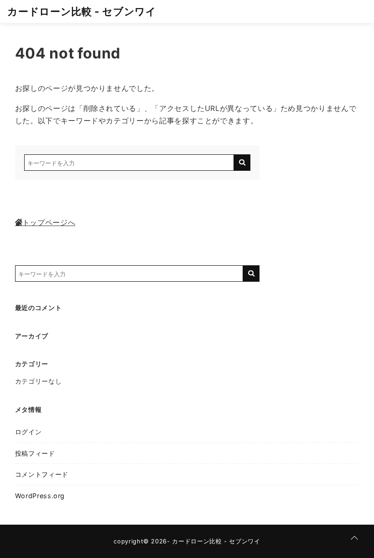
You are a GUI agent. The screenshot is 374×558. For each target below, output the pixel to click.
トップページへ (48, 222)
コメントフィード (41, 474)
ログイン (28, 432)
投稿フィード (35, 453)
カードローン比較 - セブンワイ (81, 11)
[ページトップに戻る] (354, 538)
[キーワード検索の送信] (242, 162)
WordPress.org (40, 496)
